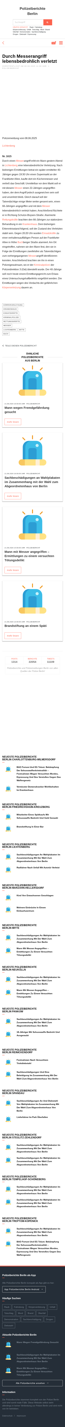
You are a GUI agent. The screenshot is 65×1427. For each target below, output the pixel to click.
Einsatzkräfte (49, 233)
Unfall (29, 29)
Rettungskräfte (10, 219)
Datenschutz (7, 1416)
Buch (20, 242)
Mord (42, 29)
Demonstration (25, 32)
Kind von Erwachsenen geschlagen (35, 895)
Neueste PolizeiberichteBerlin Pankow (19, 1010)
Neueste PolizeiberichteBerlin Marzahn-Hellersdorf (23, 886)
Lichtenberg (8, 145)
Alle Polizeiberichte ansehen (31, 1383)
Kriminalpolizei (42, 265)
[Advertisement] (32, 103)
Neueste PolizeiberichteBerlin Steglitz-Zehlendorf (22, 1136)
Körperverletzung (19, 29)
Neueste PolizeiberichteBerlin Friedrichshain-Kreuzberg (26, 805)
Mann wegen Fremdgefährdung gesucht (38, 1342)
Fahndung (38, 27)
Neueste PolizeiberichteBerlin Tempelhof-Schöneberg (24, 1178)
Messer (20, 161)
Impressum (21, 1416)
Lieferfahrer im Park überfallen (32, 1117)
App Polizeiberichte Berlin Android (22, 1289)
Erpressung (32, 34)
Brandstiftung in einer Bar (30, 826)
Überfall (15, 32)
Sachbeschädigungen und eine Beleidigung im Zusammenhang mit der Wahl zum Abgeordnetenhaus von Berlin (37, 1075)
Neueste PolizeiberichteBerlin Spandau (19, 1092)
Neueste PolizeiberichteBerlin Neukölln (19, 968)
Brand (47, 29)
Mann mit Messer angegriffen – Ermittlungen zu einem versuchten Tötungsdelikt (29, 556)
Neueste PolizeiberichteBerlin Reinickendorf (19, 1051)
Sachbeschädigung (39, 32)
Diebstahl (23, 34)
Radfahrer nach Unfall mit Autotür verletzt (38, 867)
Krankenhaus (30, 224)
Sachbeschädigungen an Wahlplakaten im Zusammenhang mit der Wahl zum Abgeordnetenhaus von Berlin (32, 482)
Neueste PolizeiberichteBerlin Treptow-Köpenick (20, 1219)
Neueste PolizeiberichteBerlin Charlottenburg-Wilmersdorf (29, 758)
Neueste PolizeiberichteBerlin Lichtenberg (19, 845)
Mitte (21, 330)
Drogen (15, 34)
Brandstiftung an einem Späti (26, 625)
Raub (32, 27)
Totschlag (35, 29)
